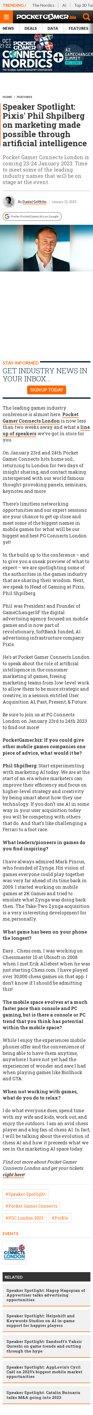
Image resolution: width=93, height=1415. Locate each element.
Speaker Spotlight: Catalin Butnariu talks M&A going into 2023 (43, 1395)
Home (7, 97)
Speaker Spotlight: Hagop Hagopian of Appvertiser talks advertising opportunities (45, 1295)
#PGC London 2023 (24, 1218)
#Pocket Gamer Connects (31, 1206)
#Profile (60, 1218)
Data (53, 28)
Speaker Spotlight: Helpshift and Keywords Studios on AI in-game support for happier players (40, 1320)
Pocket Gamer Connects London (41, 417)
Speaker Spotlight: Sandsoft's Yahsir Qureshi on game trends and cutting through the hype (44, 1346)
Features (24, 97)
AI (64, 5)
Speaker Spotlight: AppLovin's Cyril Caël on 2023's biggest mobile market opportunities (44, 1371)
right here (13, 1175)
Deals (31, 28)
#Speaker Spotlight (25, 1194)
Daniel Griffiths (34, 202)
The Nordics (43, 5)
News (8, 28)
